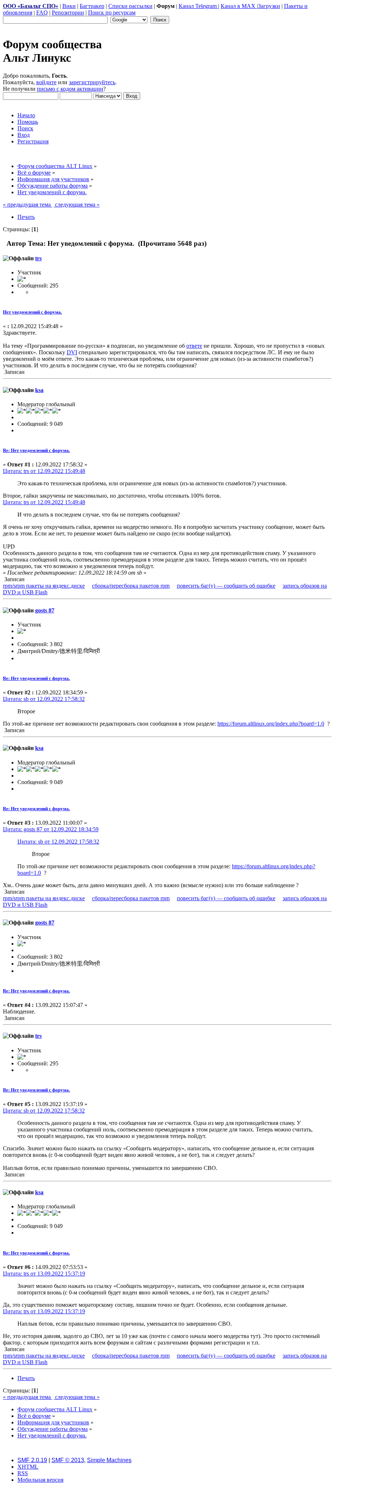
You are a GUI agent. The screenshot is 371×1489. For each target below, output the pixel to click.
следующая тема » (77, 204)
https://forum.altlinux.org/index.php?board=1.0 (270, 724)
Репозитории (68, 12)
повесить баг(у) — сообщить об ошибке (226, 586)
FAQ (42, 12)
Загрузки (269, 6)
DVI (72, 352)
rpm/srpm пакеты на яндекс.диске (44, 586)
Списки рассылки (130, 6)
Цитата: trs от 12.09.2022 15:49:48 (44, 471)
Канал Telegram (198, 6)
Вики (69, 6)
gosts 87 (44, 610)
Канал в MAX (239, 6)
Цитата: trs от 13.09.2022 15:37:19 (44, 1273)
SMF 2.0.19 (32, 1460)
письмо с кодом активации (70, 89)
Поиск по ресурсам (112, 12)
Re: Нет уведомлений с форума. (36, 450)
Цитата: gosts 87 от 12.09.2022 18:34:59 (51, 829)
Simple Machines (109, 1460)
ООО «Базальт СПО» (30, 6)
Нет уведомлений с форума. (32, 312)
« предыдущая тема (27, 204)
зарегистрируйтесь (92, 82)
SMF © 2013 (67, 1460)
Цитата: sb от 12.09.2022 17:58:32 (44, 699)
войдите (46, 82)
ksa (39, 390)
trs (38, 258)
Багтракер (92, 6)
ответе (194, 346)
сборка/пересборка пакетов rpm (131, 586)
